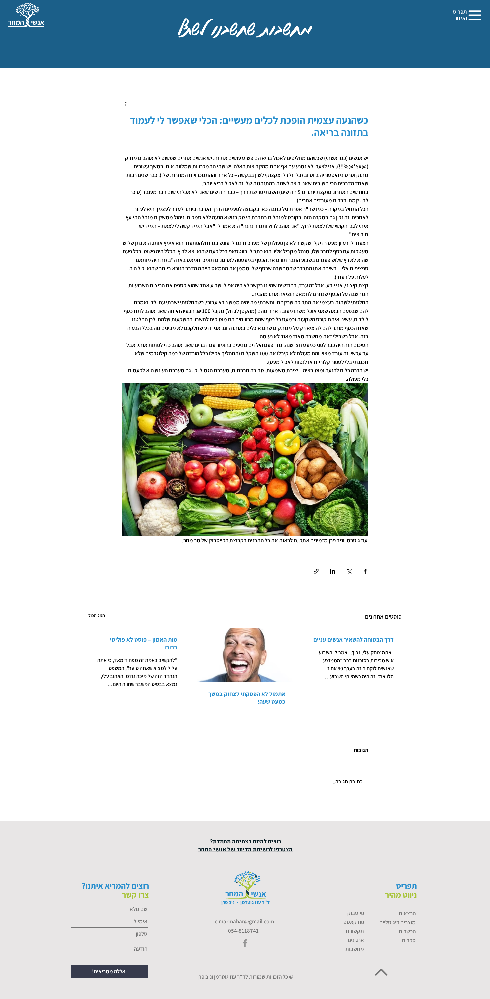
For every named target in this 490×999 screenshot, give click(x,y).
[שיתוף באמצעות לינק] (316, 571)
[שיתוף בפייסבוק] (365, 571)
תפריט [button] (460, 11)
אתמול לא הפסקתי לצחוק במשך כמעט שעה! (246, 697)
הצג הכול (96, 615)
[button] (475, 15)
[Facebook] (245, 943)
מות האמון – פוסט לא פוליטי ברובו (143, 643)
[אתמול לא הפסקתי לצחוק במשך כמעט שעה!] (245, 655)
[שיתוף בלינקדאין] (332, 571)
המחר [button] (460, 18)
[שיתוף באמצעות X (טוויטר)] (349, 571)
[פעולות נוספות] (126, 104)
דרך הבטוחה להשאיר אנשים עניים (353, 639)
